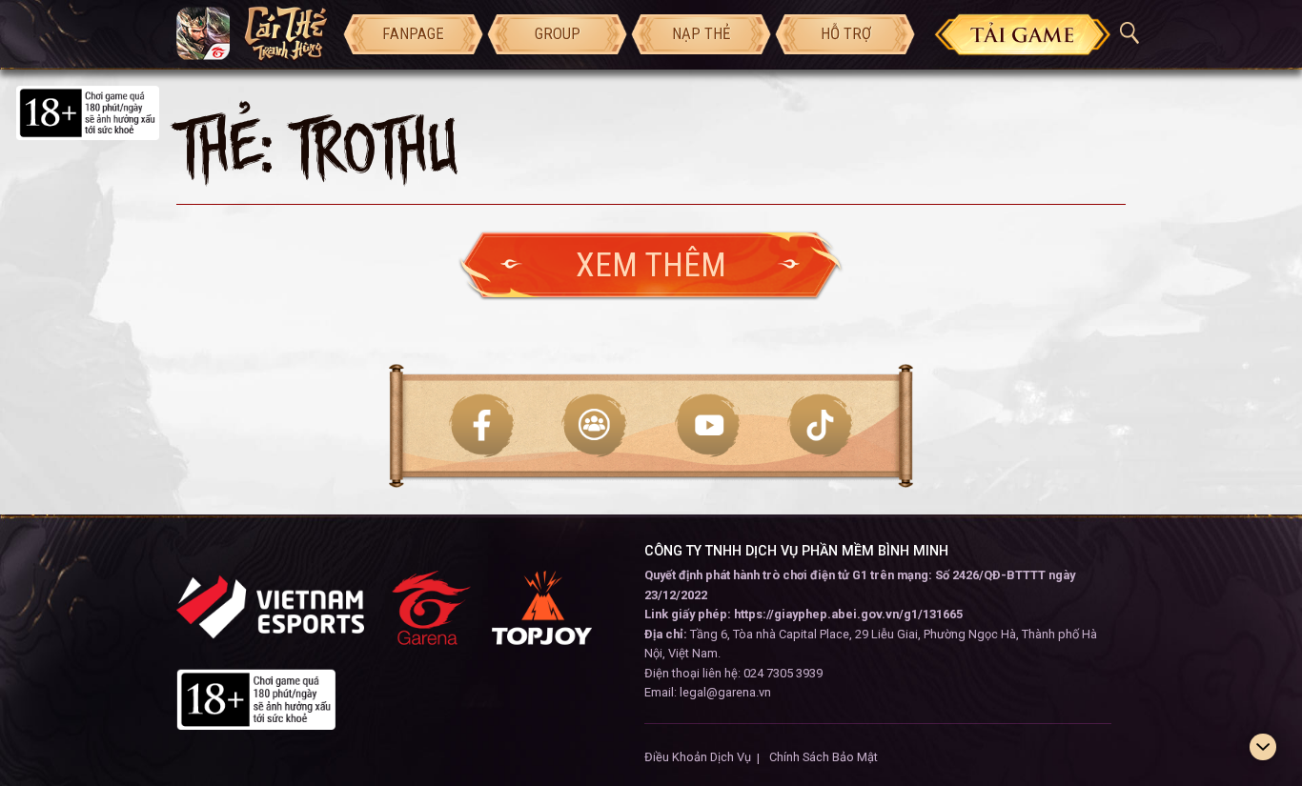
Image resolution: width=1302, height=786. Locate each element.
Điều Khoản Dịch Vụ (697, 757)
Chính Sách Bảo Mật (823, 757)
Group (557, 33)
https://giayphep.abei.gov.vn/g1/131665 (848, 614)
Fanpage (413, 33)
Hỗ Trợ (846, 33)
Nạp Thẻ (701, 33)
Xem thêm (651, 265)
